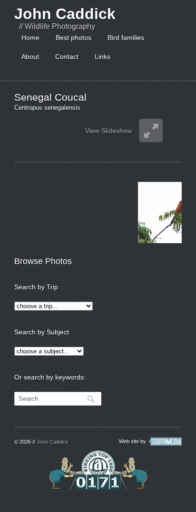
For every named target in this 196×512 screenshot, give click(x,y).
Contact (66, 56)
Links (102, 56)
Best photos (73, 37)
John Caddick (65, 13)
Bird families (126, 37)
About (30, 56)
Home (30, 37)
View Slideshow (108, 130)
